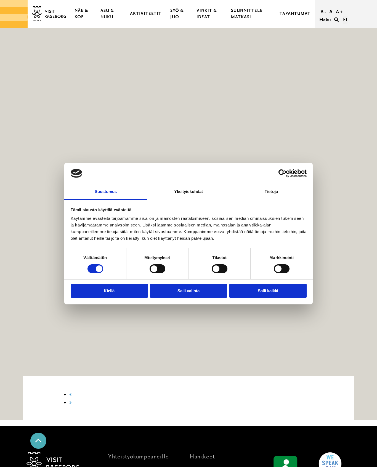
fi (345, 19)
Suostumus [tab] (106, 191)
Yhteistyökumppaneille (138, 457)
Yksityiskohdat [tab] (188, 191)
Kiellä (109, 290)
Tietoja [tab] (271, 191)
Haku (325, 19)
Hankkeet (202, 457)
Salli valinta (188, 290)
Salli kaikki (268, 290)
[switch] (157, 268)
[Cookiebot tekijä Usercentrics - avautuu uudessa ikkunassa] (282, 173)
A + (339, 11)
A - (323, 11)
